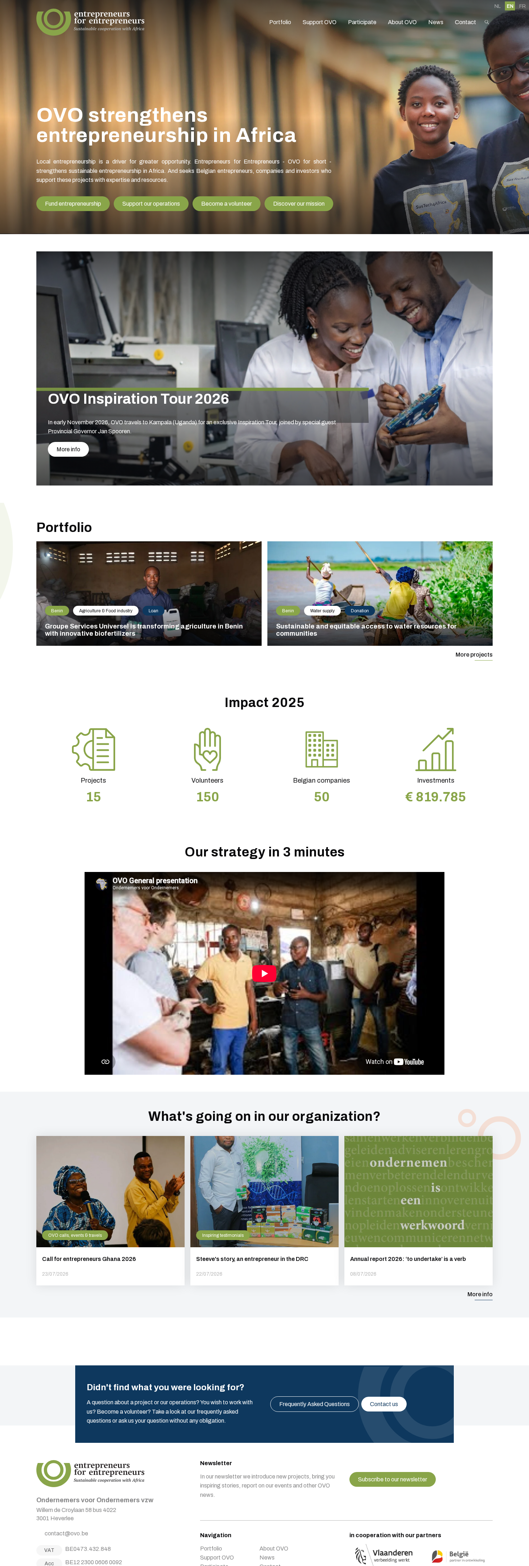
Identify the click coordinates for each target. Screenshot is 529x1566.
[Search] (487, 22)
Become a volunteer (226, 204)
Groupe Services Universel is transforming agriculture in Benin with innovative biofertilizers (149, 593)
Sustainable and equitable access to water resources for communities (380, 593)
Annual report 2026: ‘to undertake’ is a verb (418, 1210)
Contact (465, 22)
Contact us (384, 1404)
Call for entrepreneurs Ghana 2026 (110, 1210)
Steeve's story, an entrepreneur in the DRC (264, 1210)
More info (68, 449)
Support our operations (151, 204)
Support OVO (319, 22)
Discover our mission (299, 204)
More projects (474, 655)
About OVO (402, 22)
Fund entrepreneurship (73, 204)
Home (90, 22)
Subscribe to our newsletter (392, 1479)
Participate (362, 22)
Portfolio (280, 22)
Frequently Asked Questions (314, 1404)
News (435, 22)
